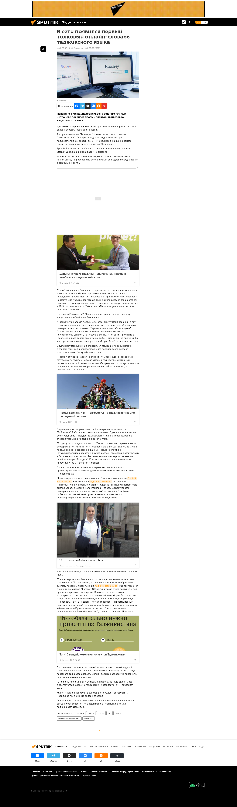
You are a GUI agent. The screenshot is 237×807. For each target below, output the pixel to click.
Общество (154, 746)
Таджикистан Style (65, 713)
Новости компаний (99, 771)
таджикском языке (100, 481)
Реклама (83, 771)
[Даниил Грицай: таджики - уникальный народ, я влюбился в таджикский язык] (98, 252)
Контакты (47, 771)
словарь (118, 713)
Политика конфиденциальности (125, 771)
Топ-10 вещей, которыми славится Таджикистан (92, 654)
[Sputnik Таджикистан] (45, 25)
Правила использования (66, 771)
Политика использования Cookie (156, 771)
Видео (202, 746)
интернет (101, 713)
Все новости (79, 713)
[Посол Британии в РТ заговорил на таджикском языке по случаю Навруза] (98, 391)
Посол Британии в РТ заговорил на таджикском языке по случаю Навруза (97, 414)
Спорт (193, 746)
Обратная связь (89, 775)
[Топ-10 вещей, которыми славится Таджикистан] (98, 633)
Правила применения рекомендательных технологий (55, 775)
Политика (126, 746)
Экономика (140, 746)
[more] (135, 282)
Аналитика (181, 746)
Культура (91, 713)
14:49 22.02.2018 (64, 48)
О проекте (35, 771)
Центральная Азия (98, 746)
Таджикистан (88, 718)
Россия (114, 746)
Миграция (168, 746)
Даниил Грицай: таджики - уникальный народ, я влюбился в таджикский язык (93, 275)
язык (109, 713)
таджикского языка (106, 585)
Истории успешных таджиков (69, 718)
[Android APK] (196, 785)
